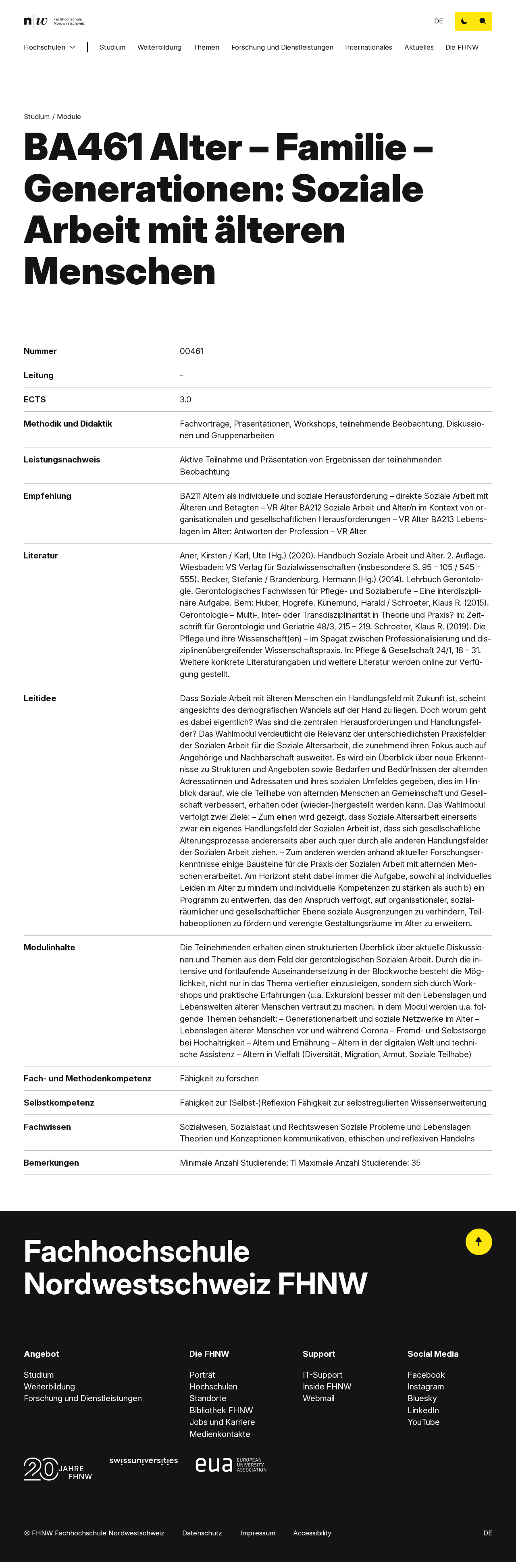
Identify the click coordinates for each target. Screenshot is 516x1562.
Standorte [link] (208, 1398)
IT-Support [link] (323, 1375)
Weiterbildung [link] (49, 1386)
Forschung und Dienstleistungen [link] (83, 1398)
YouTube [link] (424, 1422)
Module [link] (69, 116)
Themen (206, 47)
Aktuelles (419, 47)
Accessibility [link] (312, 1533)
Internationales (368, 47)
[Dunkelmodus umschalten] (464, 21)
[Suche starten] (483, 21)
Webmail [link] (319, 1398)
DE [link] (438, 21)
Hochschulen (44, 47)
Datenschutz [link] (202, 1533)
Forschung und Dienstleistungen (282, 47)
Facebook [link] (426, 1375)
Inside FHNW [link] (327, 1386)
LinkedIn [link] (423, 1410)
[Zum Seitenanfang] (479, 1242)
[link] (54, 21)
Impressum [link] (257, 1533)
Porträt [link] (202, 1375)
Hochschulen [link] (213, 1386)
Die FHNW (462, 47)
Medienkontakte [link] (219, 1434)
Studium (112, 47)
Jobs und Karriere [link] (222, 1422)
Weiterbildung (159, 47)
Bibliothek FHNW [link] (221, 1410)
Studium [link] (37, 116)
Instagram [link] (426, 1386)
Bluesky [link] (422, 1398)
